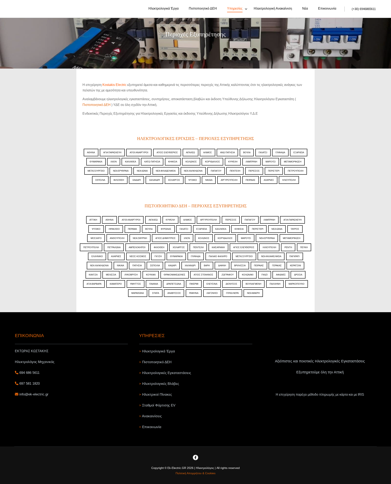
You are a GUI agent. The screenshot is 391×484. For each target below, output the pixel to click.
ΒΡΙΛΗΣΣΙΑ (240, 265)
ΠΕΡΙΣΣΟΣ (254, 171)
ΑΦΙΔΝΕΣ (281, 274)
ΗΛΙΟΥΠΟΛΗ (289, 180)
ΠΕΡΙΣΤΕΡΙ (273, 171)
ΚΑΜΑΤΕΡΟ (116, 284)
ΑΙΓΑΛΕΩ (190, 152)
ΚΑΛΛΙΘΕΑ (130, 161)
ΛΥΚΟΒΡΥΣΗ (131, 274)
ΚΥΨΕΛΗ (232, 161)
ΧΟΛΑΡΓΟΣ (174, 180)
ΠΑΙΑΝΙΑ (153, 284)
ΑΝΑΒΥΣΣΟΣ (174, 293)
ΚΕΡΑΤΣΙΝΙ (295, 265)
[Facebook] (195, 457)
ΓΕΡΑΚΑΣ (277, 265)
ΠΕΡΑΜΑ (132, 229)
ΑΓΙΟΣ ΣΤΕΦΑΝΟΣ (203, 274)
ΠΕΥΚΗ (304, 247)
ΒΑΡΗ (207, 265)
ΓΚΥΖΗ (158, 256)
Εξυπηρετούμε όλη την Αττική (320, 372)
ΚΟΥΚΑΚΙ (151, 274)
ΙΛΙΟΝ (114, 161)
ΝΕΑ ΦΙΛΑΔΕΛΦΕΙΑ (166, 171)
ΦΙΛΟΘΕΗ (118, 180)
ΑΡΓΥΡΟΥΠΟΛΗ (229, 180)
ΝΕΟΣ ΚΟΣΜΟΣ (138, 256)
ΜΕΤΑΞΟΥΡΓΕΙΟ (96, 171)
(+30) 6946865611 (364, 9)
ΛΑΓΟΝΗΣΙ (212, 293)
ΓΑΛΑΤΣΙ (263, 152)
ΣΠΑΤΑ (155, 293)
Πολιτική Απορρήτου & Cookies (195, 473)
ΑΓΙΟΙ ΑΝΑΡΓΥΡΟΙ (139, 152)
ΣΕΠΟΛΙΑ (100, 180)
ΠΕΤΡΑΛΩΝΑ (114, 247)
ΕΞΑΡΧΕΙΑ (298, 152)
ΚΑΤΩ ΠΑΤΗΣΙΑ (152, 161)
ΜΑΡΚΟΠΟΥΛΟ (296, 284)
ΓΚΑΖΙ (264, 274)
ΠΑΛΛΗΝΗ (275, 284)
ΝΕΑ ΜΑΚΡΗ (253, 293)
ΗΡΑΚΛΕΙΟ (114, 229)
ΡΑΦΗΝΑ (193, 293)
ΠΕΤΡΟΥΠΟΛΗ (295, 171)
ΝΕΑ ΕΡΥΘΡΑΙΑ (121, 171)
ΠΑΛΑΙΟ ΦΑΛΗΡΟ (218, 256)
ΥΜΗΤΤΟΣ (135, 284)
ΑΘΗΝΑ (91, 152)
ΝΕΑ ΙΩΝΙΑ (142, 171)
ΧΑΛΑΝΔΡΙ (154, 180)
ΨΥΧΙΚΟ (192, 180)
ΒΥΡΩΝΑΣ (166, 229)
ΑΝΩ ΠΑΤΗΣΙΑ (227, 152)
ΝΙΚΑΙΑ (208, 180)
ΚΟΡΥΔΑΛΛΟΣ (212, 161)
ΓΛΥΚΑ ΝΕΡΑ (232, 293)
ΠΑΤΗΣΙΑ (137, 265)
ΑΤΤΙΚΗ (93, 220)
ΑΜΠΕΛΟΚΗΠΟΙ (137, 247)
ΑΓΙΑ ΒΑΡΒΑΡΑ (94, 284)
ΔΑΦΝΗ (222, 265)
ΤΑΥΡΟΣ (295, 229)
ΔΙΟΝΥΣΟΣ (231, 284)
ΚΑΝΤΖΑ (93, 274)
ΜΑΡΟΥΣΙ (271, 161)
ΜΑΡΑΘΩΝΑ (137, 293)
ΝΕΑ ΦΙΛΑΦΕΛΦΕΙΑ (271, 256)
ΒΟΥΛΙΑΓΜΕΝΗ (253, 284)
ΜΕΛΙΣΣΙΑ (111, 274)
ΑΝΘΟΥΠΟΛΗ (117, 238)
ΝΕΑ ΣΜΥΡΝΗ (140, 238)
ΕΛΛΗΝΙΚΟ (97, 256)
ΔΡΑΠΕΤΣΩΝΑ (173, 284)
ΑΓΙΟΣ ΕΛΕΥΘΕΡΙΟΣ (167, 152)
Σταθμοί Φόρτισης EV (158, 405)
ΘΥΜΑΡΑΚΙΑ (96, 161)
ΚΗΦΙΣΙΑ (172, 161)
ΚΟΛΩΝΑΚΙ (247, 274)
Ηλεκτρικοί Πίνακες (157, 394)
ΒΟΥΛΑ (246, 152)
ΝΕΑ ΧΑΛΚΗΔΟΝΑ (193, 171)
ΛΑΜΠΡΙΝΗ (251, 161)
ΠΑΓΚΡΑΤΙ (294, 256)
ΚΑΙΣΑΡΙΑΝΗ (218, 247)
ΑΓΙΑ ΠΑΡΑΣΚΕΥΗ (112, 152)
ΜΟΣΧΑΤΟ (96, 238)
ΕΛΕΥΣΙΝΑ (211, 284)
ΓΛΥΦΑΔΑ (280, 152)
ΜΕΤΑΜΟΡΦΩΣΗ (292, 161)
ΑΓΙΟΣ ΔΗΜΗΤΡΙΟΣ (165, 238)
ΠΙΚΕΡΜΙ (193, 284)
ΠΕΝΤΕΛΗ (235, 171)
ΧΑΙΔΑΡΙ (136, 180)
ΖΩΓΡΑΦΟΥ (228, 274)
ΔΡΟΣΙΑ (298, 274)
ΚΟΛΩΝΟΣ (191, 161)
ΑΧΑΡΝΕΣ (269, 180)
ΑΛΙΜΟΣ (207, 152)
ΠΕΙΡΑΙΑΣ (250, 180)
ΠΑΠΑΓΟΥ (216, 171)
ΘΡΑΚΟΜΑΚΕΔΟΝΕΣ (174, 274)
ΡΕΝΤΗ (288, 247)
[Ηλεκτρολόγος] (21, 9)
